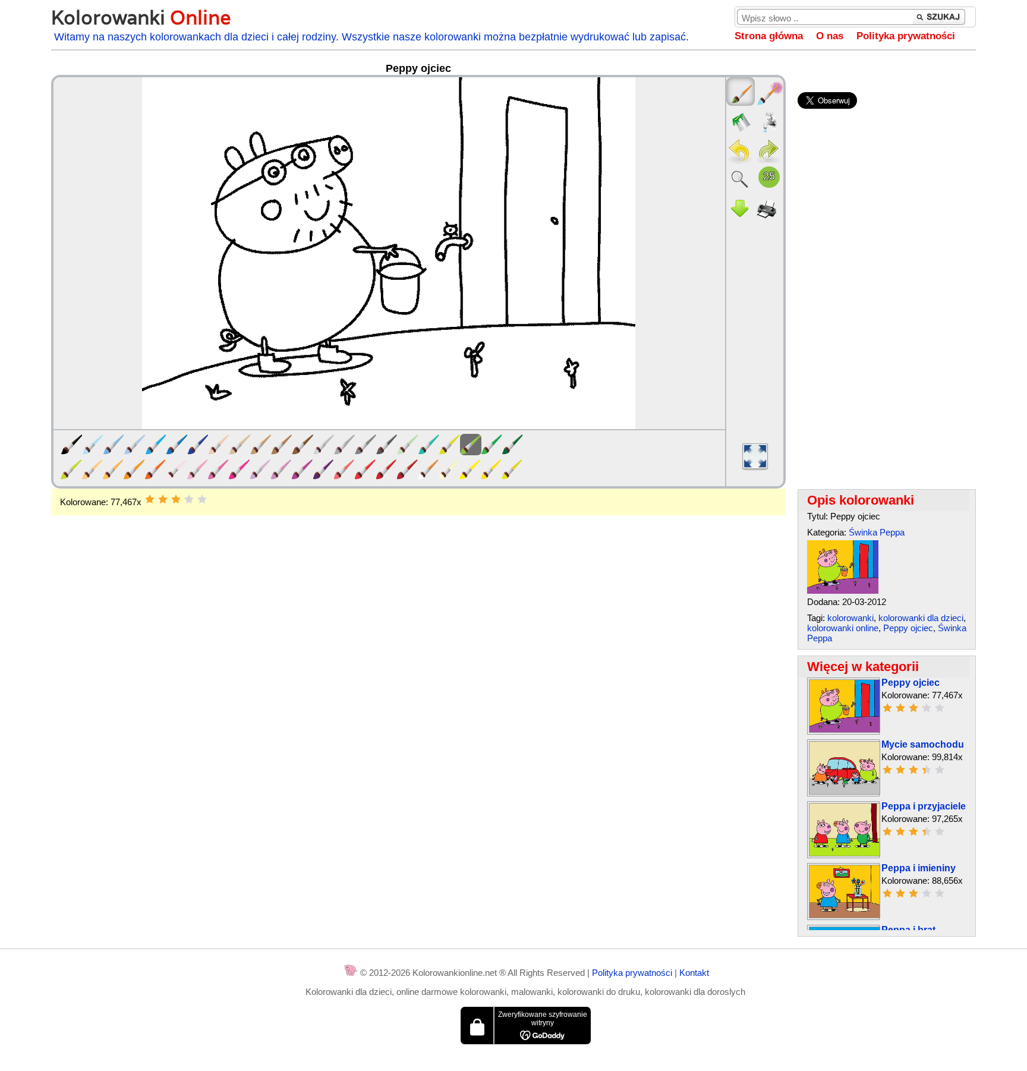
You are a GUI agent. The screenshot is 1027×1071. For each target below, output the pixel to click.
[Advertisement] (418, 610)
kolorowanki (850, 618)
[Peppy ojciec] (842, 590)
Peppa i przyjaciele (923, 806)
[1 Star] (150, 499)
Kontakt (694, 973)
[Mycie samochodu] (844, 791)
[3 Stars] (176, 499)
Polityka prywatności (905, 36)
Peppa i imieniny (918, 868)
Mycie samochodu (922, 744)
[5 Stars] (202, 499)
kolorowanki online (842, 628)
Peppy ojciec (908, 628)
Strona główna (769, 36)
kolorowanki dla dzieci (920, 618)
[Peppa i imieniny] (844, 915)
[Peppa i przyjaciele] (844, 853)
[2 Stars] (163, 499)
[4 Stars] (189, 499)
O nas (829, 36)
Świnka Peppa (877, 532)
